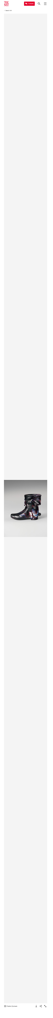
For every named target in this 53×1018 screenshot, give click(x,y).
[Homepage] (6, 3)
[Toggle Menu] (45, 4)
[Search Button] (39, 4)
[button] (25, 508)
